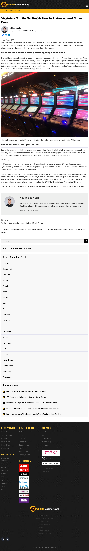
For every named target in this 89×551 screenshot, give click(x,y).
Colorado (6, 263)
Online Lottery (5, 448)
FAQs (3, 487)
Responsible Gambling (5, 460)
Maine (5, 326)
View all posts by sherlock (31, 210)
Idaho (5, 292)
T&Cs (3, 477)
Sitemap (4, 490)
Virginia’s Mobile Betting (34, 223)
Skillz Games (23, 448)
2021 (12, 11)
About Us (4, 464)
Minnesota (7, 331)
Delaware (6, 275)
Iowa (4, 303)
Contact (4, 467)
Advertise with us (47, 438)
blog (7, 11)
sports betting (17, 48)
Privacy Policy (46, 442)
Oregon (5, 354)
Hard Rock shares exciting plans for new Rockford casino (26, 391)
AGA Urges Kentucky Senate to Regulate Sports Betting (26, 397)
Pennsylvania (8, 360)
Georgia (6, 286)
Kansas (5, 309)
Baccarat (22, 442)
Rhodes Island (8, 366)
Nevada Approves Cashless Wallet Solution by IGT (67, 229)
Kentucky (6, 314)
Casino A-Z (5, 470)
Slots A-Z (4, 474)
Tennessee (7, 371)
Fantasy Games (25, 455)
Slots (21, 432)
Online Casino (6, 432)
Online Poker (5, 442)
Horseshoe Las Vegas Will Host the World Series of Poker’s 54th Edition (31, 403)
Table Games (24, 445)
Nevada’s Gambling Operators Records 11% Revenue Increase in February (32, 408)
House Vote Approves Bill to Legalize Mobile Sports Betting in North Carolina (33, 414)
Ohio (4, 348)
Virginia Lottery (18, 223)
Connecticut (7, 269)
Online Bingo (5, 445)
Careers (4, 483)
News (6, 220)
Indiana (5, 297)
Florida (5, 280)
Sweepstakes (23, 452)
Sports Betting (6, 438)
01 (16, 11)
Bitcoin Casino (6, 435)
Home (3, 11)
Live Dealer (22, 438)
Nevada (5, 337)
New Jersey (7, 343)
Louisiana (6, 320)
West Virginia (7, 377)
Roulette (22, 435)
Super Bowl (8, 223)
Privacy (3, 480)
